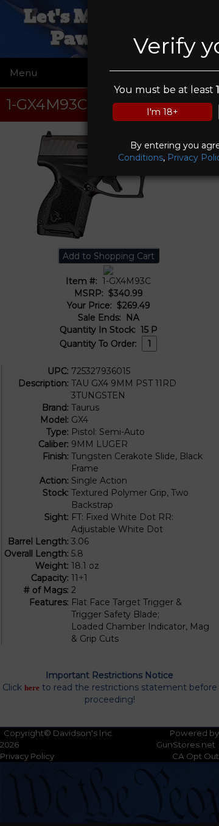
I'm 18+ (162, 111)
